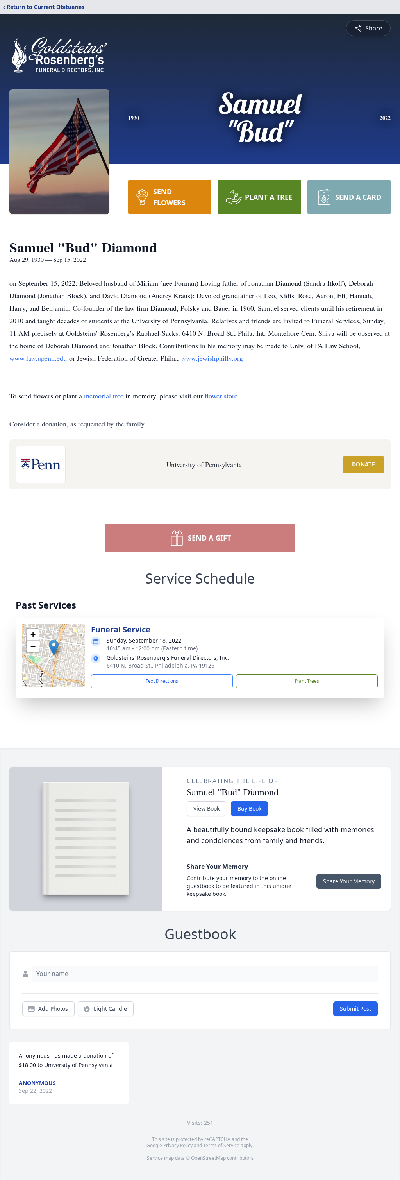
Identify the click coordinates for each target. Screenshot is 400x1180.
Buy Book (249, 808)
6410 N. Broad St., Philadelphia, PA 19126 (160, 665)
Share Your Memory (349, 881)
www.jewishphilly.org (212, 358)
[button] (54, 647)
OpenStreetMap (208, 1158)
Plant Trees (307, 681)
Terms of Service (221, 1145)
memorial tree (103, 395)
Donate (363, 464)
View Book (206, 808)
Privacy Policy (178, 1145)
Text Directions (162, 681)
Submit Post (355, 1008)
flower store (221, 395)
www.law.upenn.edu (38, 358)
